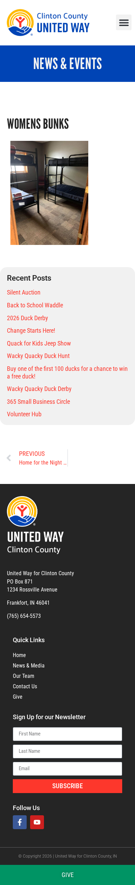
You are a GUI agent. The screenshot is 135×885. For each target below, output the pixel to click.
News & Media (29, 665)
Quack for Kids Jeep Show (39, 343)
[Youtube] (37, 822)
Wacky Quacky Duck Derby (39, 388)
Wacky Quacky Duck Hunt (38, 355)
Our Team (23, 676)
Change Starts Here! (31, 330)
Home (19, 655)
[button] (124, 22)
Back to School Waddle (35, 305)
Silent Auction (23, 292)
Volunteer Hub (24, 414)
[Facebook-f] (20, 822)
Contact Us (25, 686)
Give (17, 696)
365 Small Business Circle (38, 401)
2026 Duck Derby (27, 318)
